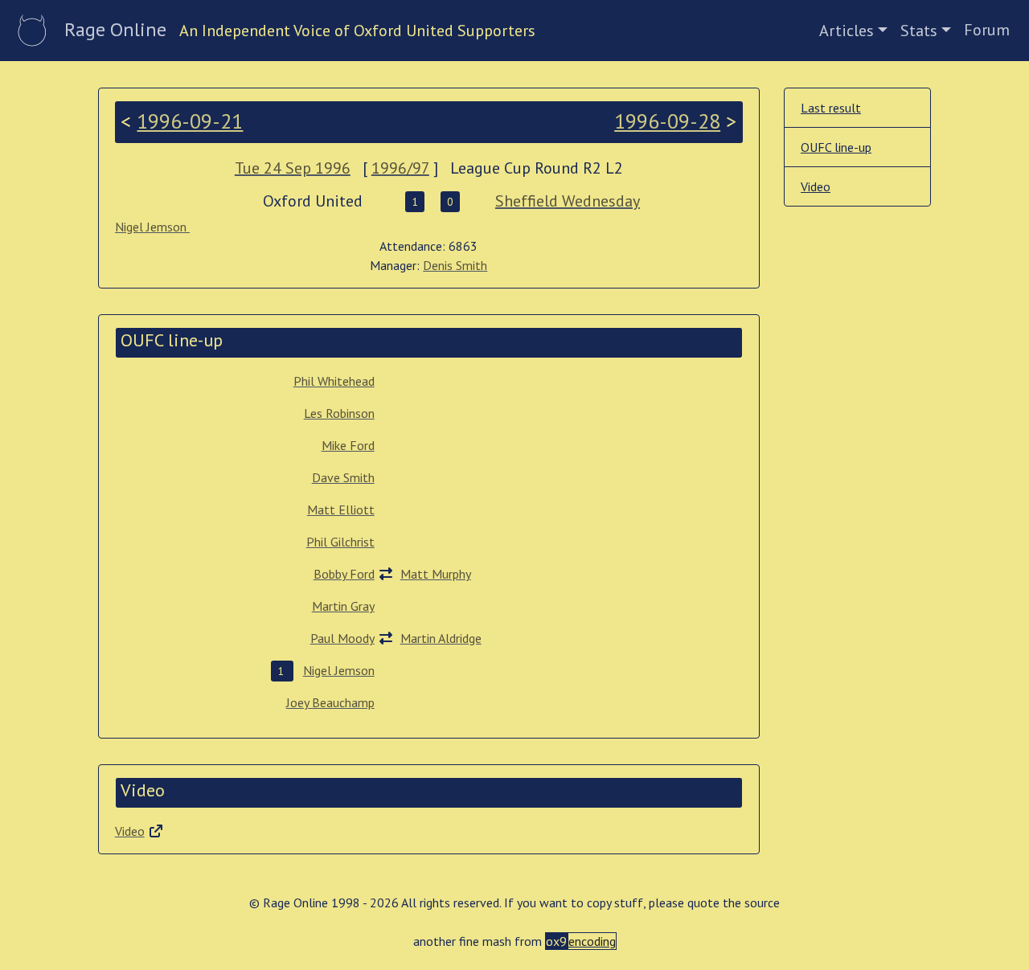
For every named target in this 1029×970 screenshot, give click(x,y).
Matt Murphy (435, 574)
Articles (846, 30)
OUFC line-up (836, 147)
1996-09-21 (190, 121)
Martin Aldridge (441, 638)
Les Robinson (339, 413)
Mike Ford (348, 445)
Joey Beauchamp (330, 702)
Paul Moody (342, 638)
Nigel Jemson (152, 227)
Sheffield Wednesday (567, 200)
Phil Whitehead (334, 381)
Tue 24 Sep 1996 (293, 168)
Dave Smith (343, 477)
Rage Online (115, 29)
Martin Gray (343, 606)
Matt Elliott (341, 509)
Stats (918, 30)
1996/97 (400, 168)
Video (130, 831)
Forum (987, 29)
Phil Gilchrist (340, 542)
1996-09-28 (667, 121)
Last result (831, 108)
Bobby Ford (344, 574)
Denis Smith (455, 265)
